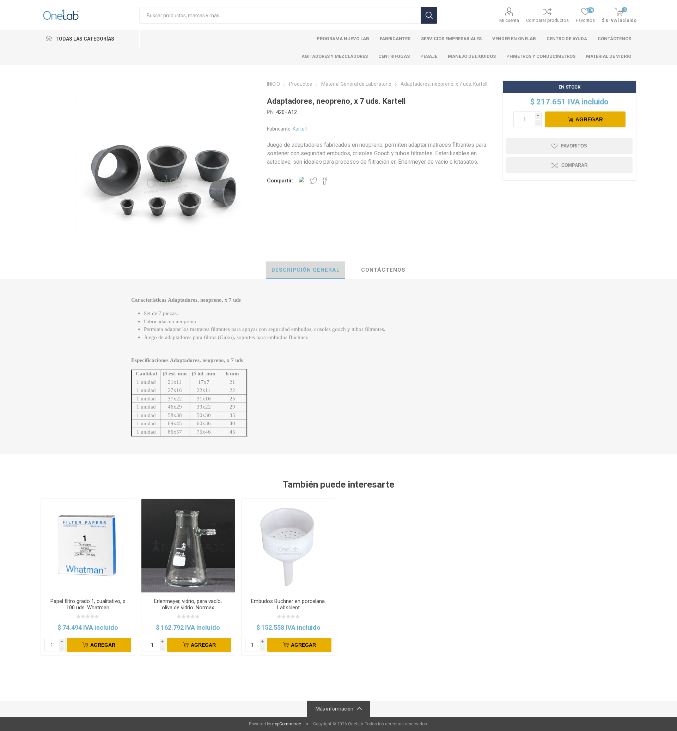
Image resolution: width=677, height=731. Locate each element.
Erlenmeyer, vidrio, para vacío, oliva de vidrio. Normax (188, 604)
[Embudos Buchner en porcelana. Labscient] (288, 545)
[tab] (305, 270)
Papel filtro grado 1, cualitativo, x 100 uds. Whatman (87, 604)
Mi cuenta (509, 20)
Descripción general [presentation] (306, 270)
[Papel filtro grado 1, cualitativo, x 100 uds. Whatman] (87, 545)
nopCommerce (286, 723)
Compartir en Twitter (313, 181)
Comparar (574, 165)
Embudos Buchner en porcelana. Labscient (288, 604)
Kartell (300, 129)
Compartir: (280, 180)
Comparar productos (547, 20)
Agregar (589, 119)
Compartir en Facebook (325, 181)
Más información (334, 709)
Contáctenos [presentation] (383, 270)
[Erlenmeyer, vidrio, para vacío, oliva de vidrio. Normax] (188, 545)
